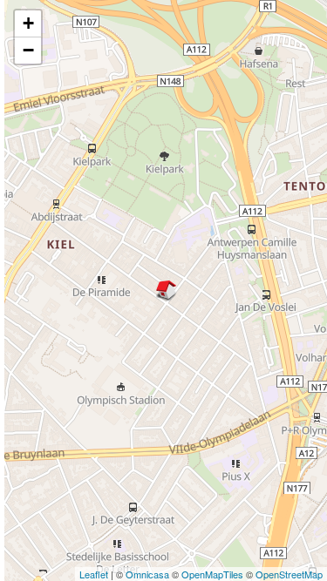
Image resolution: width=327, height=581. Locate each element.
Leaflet (93, 574)
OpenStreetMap (289, 574)
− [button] (28, 50)
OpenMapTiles (212, 574)
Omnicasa (147, 574)
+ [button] (28, 23)
